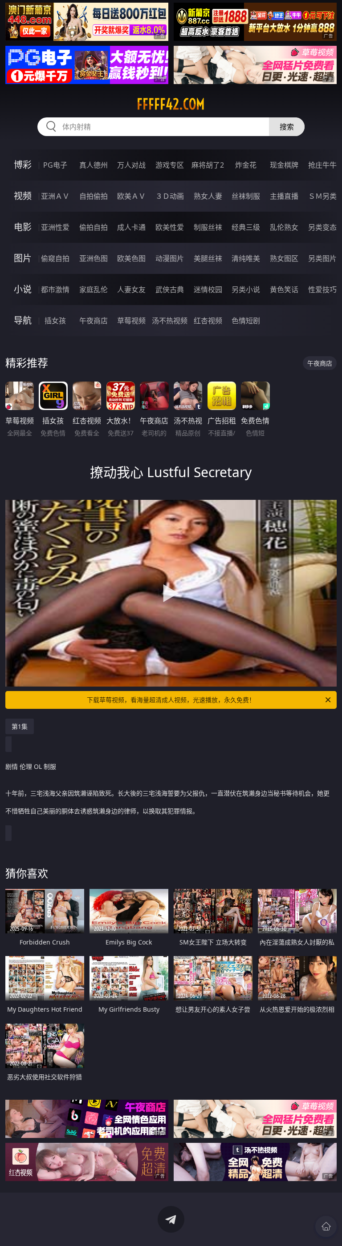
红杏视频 (208, 321)
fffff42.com (171, 104)
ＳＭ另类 (322, 196)
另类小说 (246, 289)
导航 (23, 320)
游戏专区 (169, 165)
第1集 (20, 726)
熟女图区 (284, 258)
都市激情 (55, 289)
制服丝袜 (208, 227)
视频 (23, 196)
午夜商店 (93, 321)
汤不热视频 (169, 321)
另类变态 (322, 227)
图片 (23, 258)
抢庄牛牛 (322, 165)
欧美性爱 (169, 227)
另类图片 (322, 258)
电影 (23, 227)
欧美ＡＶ (131, 196)
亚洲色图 (93, 258)
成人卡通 (131, 227)
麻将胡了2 (207, 165)
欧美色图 (131, 258)
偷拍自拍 (93, 227)
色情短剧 (246, 321)
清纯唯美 (246, 258)
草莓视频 (131, 321)
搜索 (287, 127)
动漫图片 (169, 258)
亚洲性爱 (55, 227)
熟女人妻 (208, 196)
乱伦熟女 (284, 227)
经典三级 (246, 227)
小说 (23, 289)
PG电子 (55, 165)
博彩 (23, 165)
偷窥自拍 (55, 258)
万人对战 (131, 165)
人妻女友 (131, 289)
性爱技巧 (322, 289)
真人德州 (93, 165)
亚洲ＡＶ (55, 196)
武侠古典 (169, 289)
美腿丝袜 (208, 258)
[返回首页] (326, 1226)
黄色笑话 (284, 289)
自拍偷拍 (93, 196)
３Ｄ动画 (169, 196)
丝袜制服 (246, 196)
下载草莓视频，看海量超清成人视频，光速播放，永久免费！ (171, 699)
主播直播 (284, 196)
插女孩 (55, 321)
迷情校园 (208, 289)
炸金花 (245, 165)
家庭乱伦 (93, 289)
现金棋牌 (284, 165)
